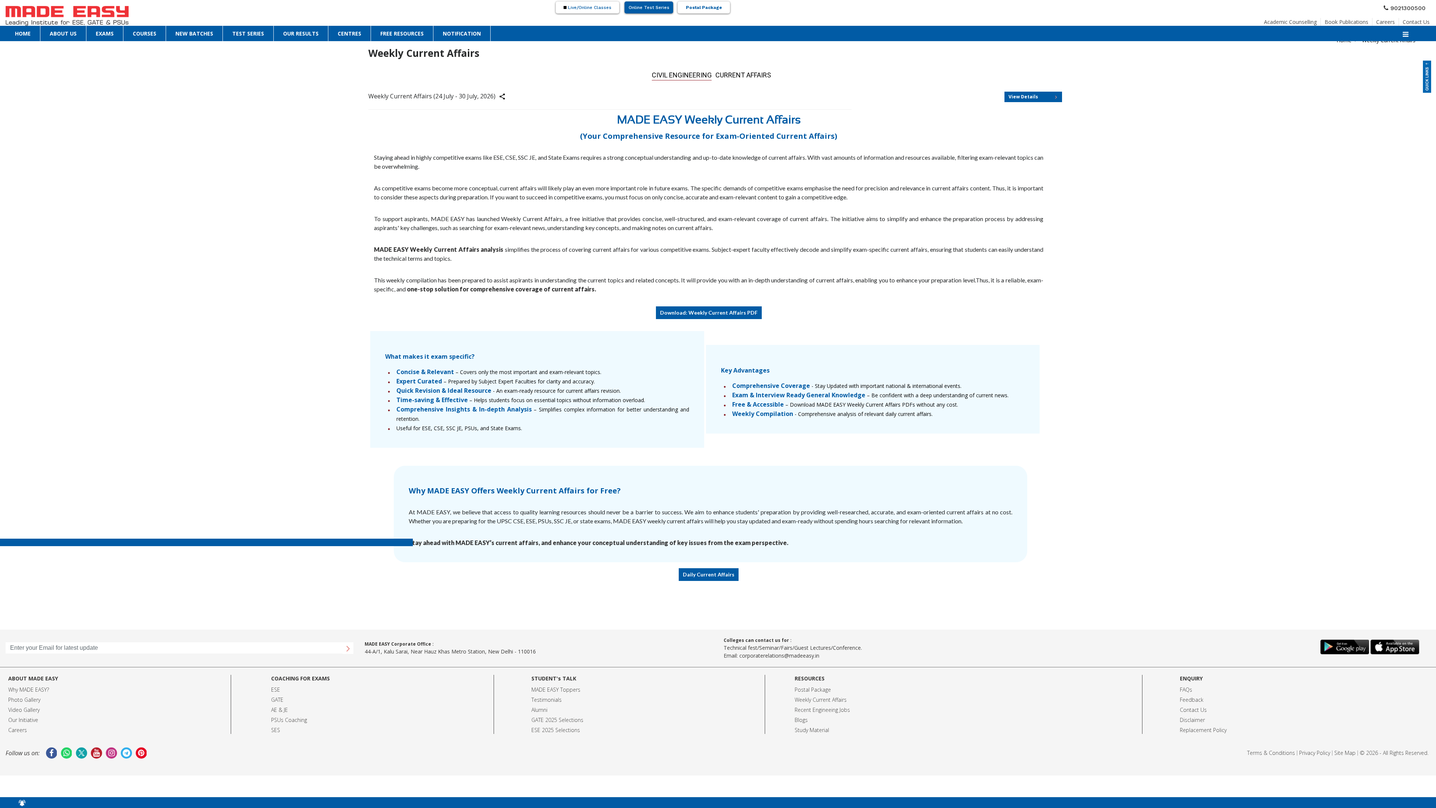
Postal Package (704, 8)
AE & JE (279, 707)
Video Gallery (24, 707)
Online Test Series (649, 8)
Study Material (812, 727)
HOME (23, 33)
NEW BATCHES (194, 33)
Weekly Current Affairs (821, 697)
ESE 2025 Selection (554, 727)
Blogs (801, 717)
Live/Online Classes (589, 8)
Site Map (1345, 750)
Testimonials (546, 697)
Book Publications (1346, 20)
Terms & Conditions (1271, 750)
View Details (1023, 94)
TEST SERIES (248, 33)
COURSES (144, 33)
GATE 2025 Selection (556, 717)
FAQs (1186, 687)
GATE (277, 697)
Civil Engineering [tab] (687, 74)
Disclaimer (1192, 717)
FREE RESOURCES (402, 33)
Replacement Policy (1203, 727)
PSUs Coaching (289, 717)
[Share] (506, 95)
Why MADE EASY (27, 687)
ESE (275, 687)
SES (275, 727)
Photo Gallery (24, 697)
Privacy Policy (1314, 750)
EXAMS (105, 33)
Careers (1385, 20)
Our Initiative (23, 717)
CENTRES (349, 33)
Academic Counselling (1290, 20)
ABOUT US (63, 33)
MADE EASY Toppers (555, 687)
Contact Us (1416, 20)
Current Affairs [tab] (735, 74)
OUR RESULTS (301, 33)
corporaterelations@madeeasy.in (779, 653)
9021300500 (1411, 8)
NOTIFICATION (462, 33)
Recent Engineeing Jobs (822, 707)
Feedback (1191, 697)
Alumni (539, 707)
